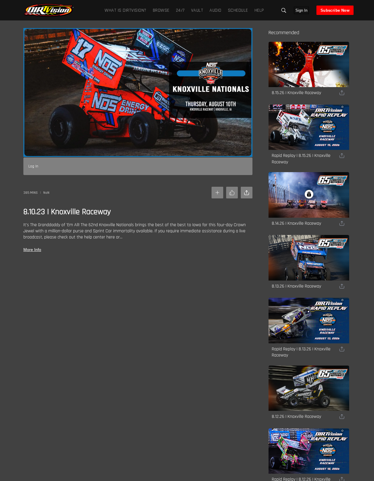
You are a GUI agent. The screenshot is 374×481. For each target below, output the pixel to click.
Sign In (301, 10)
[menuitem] (160, 10)
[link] (49, 10)
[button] (283, 10)
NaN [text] (46, 193)
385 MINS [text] (30, 193)
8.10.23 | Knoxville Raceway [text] (67, 212)
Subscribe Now (335, 10)
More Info (32, 249)
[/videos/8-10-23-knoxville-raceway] (49, 16)
